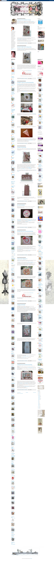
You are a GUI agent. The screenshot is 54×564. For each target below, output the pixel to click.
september (39, 398)
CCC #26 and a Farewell (42, 355)
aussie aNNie (39, 78)
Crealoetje (12, 252)
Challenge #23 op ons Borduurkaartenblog (24, 364)
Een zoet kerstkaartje (21, 205)
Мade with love (12, 481)
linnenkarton (19, 220)
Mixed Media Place (40, 278)
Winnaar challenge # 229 (42, 231)
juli (38, 400)
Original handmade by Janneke (12, 448)
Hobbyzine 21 (14, 497)
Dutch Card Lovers (40, 256)
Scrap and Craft (40, 327)
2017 (38, 393)
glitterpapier (30, 220)
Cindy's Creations (13, 347)
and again (14, 538)
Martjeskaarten (13, 336)
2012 (38, 408)
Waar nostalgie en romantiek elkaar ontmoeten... (13, 456)
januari (39, 405)
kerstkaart (14, 523)
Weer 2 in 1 (14, 243)
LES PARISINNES (13, 423)
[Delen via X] (29, 78)
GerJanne (12, 283)
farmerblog (12, 197)
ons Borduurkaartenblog (24, 91)
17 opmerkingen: (25, 227)
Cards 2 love (12, 511)
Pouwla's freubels (13, 341)
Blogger (31, 558)
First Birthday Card (42, 99)
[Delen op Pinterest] (31, 78)
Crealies (24, 38)
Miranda (29, 148)
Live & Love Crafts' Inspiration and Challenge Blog (40, 359)
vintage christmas (14, 315)
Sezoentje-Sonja (13, 534)
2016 (38, 394)
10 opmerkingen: (25, 78)
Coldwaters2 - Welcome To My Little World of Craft (40, 104)
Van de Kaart (39, 164)
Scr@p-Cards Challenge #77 (22, 258)
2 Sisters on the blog (40, 261)
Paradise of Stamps (40, 348)
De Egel (29, 250)
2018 (38, 392)
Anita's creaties (40, 159)
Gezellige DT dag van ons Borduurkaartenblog (25, 82)
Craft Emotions (23, 168)
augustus (39, 399)
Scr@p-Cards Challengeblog (30, 262)
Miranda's (24, 357)
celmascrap (12, 76)
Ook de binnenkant (42, 95)
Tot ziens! (14, 285)
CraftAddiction (26, 221)
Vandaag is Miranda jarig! (21, 147)
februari (39, 404)
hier (29, 382)
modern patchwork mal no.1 (26, 219)
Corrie (22, 84)
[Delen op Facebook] (30, 78)
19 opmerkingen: (25, 389)
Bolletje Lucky (39, 83)
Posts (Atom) (21, 393)
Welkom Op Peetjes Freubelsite (12, 463)
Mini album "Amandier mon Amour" (12, 111)
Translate (40, 29)
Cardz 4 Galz (39, 234)
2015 (38, 395)
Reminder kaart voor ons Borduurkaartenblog (25, 231)
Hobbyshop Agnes (30, 70)
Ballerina (14, 477)
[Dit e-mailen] (28, 78)
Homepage (27, 392)
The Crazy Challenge (40, 338)
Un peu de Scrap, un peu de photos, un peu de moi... (13, 110)
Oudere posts (34, 392)
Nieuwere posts (18, 392)
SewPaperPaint (13, 246)
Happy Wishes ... (14, 488)
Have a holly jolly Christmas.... (42, 85)
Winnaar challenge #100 (42, 263)
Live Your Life (14, 99)
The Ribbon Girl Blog (40, 321)
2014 (38, 406)
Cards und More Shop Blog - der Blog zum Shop (40, 284)
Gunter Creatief (33, 113)
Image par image (13, 150)
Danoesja (13, 30)
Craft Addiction (30, 168)
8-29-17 (14, 502)
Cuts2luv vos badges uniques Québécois (40, 315)
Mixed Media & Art (40, 304)
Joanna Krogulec (13, 318)
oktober (39, 397)
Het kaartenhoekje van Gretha (12, 395)
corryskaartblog (13, 453)
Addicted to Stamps (26, 22)
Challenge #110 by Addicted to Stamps (24, 19)
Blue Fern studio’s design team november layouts (13, 183)
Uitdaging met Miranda (21, 304)
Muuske (12, 522)
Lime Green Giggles (40, 109)
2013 (38, 407)
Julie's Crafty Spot (40, 98)
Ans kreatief (12, 412)
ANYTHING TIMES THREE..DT (42, 89)
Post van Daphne (13, 241)
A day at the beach (42, 110)
